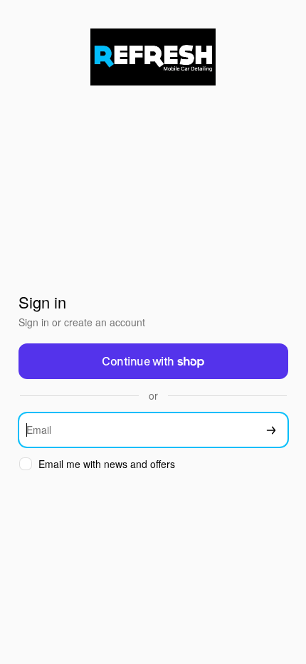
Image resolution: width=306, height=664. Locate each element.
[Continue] (271, 429)
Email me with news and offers (106, 464)
